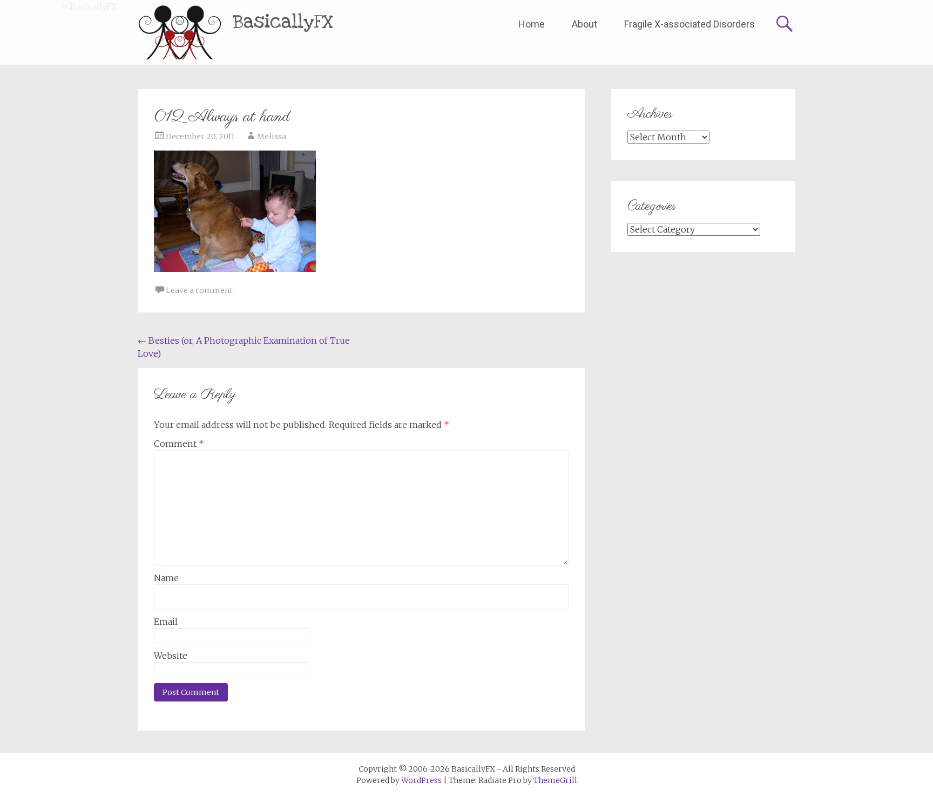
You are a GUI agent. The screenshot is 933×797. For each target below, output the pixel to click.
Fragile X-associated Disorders (689, 24)
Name (166, 578)
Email (166, 621)
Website (170, 655)
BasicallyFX (283, 22)
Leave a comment (199, 290)
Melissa (271, 136)
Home (531, 24)
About (584, 24)
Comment (179, 443)
